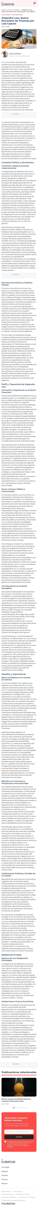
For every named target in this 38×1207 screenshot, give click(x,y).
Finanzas (16, 10)
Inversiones (17, 15)
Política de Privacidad (22, 1194)
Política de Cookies (7, 1194)
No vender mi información (27, 1197)
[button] (12, 1107)
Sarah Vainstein (15, 54)
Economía (7, 15)
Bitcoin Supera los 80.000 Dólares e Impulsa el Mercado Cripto (16, 1100)
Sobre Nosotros (6, 1191)
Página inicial (6, 10)
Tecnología (5, 1167)
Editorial (4, 1183)
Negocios (5, 1171)
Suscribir (19, 1137)
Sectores (5, 1179)
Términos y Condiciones (9, 1197)
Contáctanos (18, 1191)
